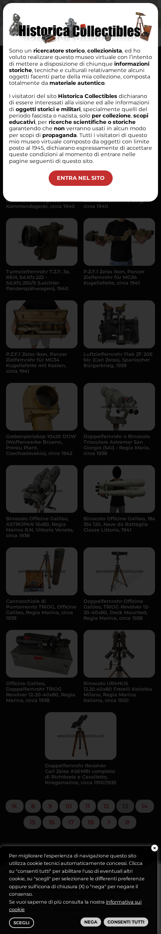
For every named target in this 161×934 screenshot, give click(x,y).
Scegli (21, 922)
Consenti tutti (126, 922)
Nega (90, 922)
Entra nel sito (80, 178)
